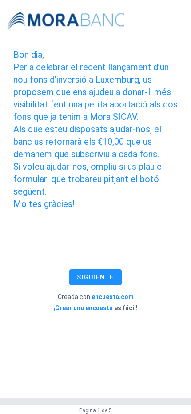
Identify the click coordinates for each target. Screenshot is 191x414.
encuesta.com (113, 296)
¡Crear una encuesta (83, 307)
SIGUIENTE (95, 277)
